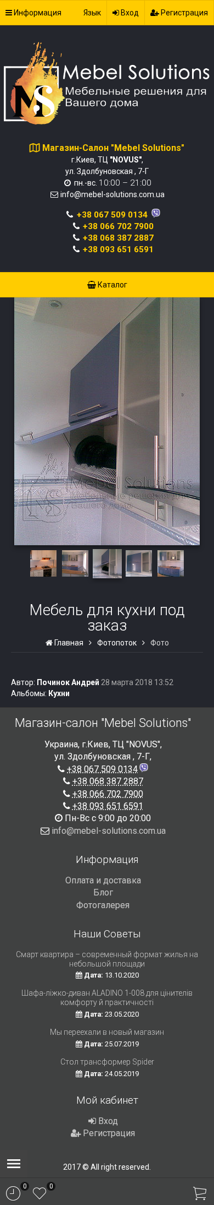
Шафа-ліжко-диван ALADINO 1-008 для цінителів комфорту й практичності (107, 998)
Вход (129, 12)
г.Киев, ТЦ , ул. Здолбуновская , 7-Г (113, 160)
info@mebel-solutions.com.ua (112, 194)
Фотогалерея (102, 905)
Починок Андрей (68, 682)
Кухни (59, 693)
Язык (92, 12)
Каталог (111, 284)
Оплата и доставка (103, 880)
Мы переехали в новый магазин (107, 1032)
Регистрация (183, 12)
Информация (36, 12)
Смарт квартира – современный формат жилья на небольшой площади (107, 959)
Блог (103, 892)
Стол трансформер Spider (107, 1061)
